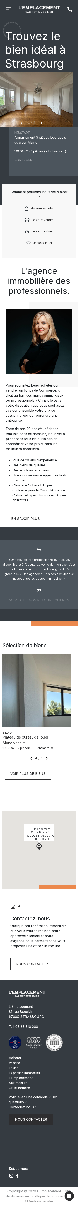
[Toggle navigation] (8, 9)
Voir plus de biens (28, 774)
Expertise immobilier (24, 1073)
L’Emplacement (21, 1078)
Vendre (14, 1063)
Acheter (15, 1058)
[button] (39, 846)
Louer (13, 1068)
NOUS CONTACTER (31, 1119)
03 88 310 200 (26, 1027)
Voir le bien (23, 160)
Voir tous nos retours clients (39, 600)
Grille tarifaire (19, 1088)
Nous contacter (32, 964)
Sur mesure (18, 1083)
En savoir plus (25, 519)
